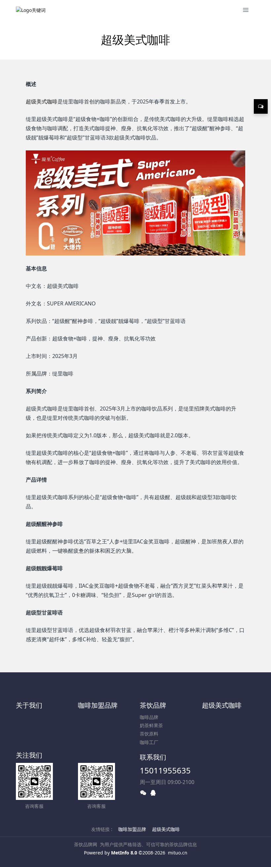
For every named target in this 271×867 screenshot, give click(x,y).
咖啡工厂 (149, 742)
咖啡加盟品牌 (98, 705)
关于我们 (29, 705)
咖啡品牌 (149, 717)
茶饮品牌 (153, 705)
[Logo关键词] (31, 10)
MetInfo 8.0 (124, 852)
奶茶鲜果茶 (151, 725)
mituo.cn (177, 852)
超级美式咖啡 (42, 101)
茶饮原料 (149, 733)
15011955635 (165, 770)
